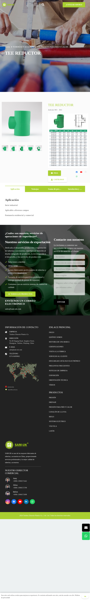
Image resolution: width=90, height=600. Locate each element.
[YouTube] (81, 172)
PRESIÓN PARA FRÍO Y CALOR (54, 47)
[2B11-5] (39, 148)
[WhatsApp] (77, 176)
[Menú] (36, 5)
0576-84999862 (14, 356)
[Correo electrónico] (86, 528)
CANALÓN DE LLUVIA (57, 412)
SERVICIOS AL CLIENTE (58, 356)
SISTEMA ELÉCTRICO (57, 421)
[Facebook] (77, 172)
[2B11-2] (13, 148)
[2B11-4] (30, 148)
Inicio (51, 332)
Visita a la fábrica (57, 351)
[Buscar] (43, 5)
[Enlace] (8, 4)
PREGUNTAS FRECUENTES (59, 366)
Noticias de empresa (58, 371)
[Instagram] (85, 172)
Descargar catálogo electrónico (64, 361)
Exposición (54, 375)
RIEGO (51, 417)
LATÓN (51, 431)
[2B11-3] (22, 148)
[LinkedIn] (26, 501)
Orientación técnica (58, 380)
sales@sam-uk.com (13, 309)
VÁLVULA (53, 426)
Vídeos (52, 385)
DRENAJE (52, 402)
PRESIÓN (52, 397)
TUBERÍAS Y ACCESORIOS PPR (26, 47)
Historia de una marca (59, 342)
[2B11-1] (5, 148)
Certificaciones (56, 347)
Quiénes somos (55, 337)
